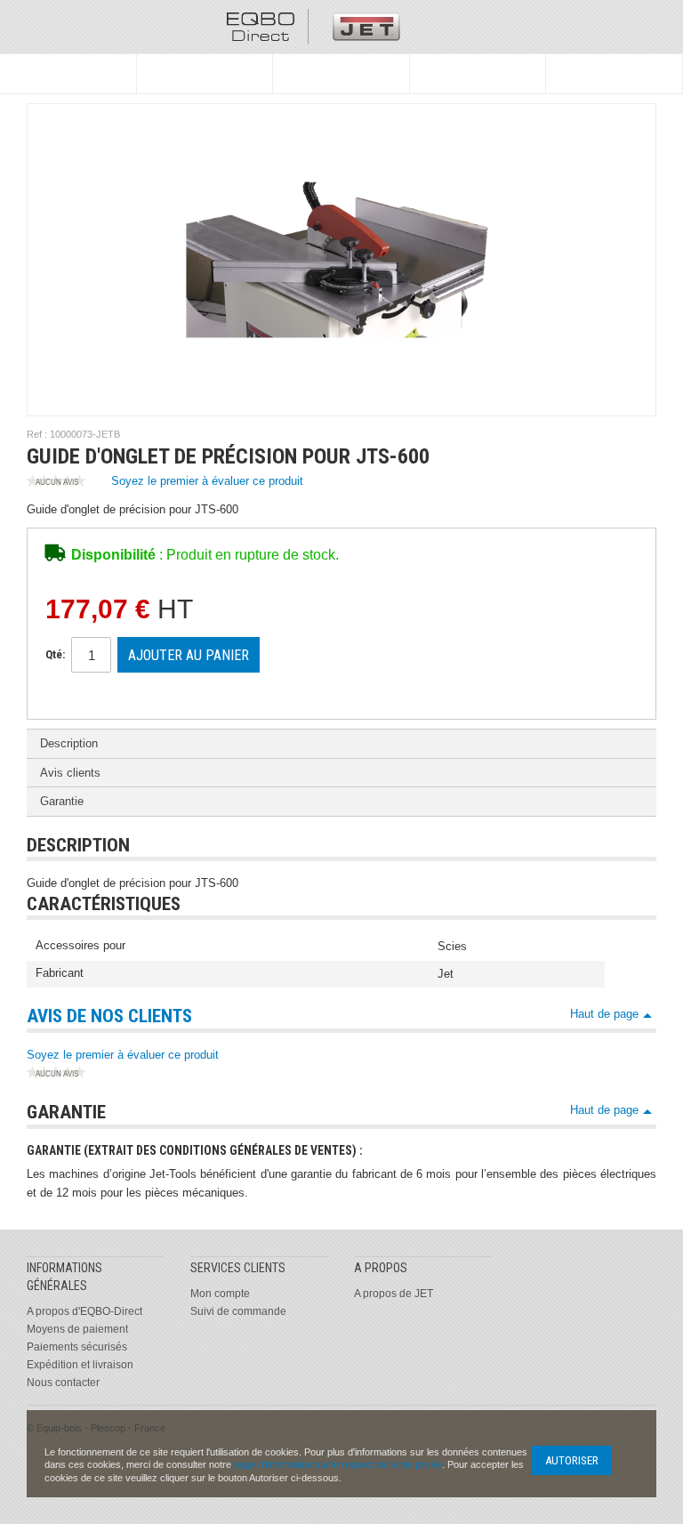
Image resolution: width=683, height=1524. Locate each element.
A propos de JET (393, 1293)
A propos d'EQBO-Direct (84, 1311)
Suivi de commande (238, 1311)
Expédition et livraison (80, 1365)
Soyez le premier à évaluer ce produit (207, 481)
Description (69, 743)
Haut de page (604, 1013)
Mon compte (220, 1293)
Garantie (62, 801)
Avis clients (70, 772)
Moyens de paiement (77, 1329)
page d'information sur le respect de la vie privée (338, 1464)
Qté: (55, 654)
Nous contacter (63, 1382)
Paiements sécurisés (77, 1347)
